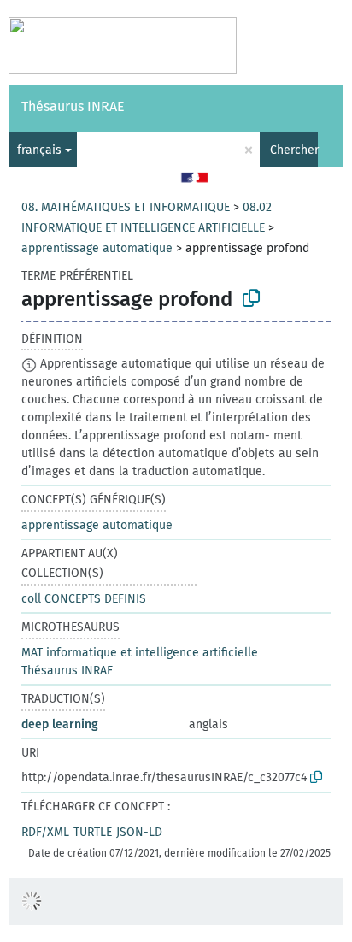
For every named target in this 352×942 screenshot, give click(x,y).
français (39, 150)
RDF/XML (45, 832)
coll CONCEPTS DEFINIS (83, 599)
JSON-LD (139, 832)
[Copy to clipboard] (251, 298)
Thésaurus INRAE (73, 106)
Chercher (294, 150)
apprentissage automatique (97, 248)
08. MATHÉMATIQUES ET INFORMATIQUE (125, 207)
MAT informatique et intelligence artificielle (139, 652)
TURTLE (92, 832)
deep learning (59, 724)
